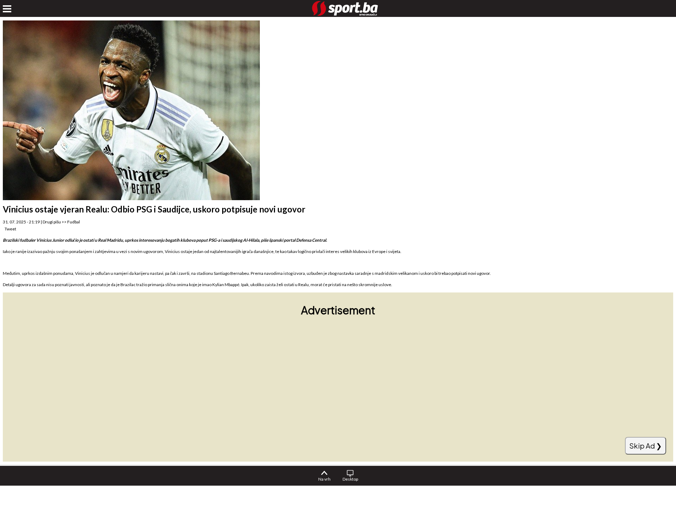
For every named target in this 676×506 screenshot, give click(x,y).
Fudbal (73, 221)
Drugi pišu (52, 221)
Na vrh (324, 479)
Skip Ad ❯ (645, 445)
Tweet (10, 229)
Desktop (350, 479)
